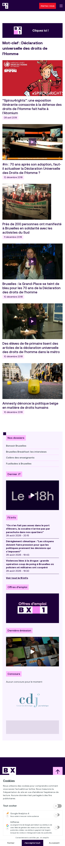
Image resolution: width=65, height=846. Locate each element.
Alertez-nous (47, 5)
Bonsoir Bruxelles (16, 445)
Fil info (12, 517)
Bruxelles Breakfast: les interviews (26, 451)
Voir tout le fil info (17, 578)
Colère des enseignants (20, 457)
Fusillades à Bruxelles (18, 463)
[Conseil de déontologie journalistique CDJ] (32, 700)
